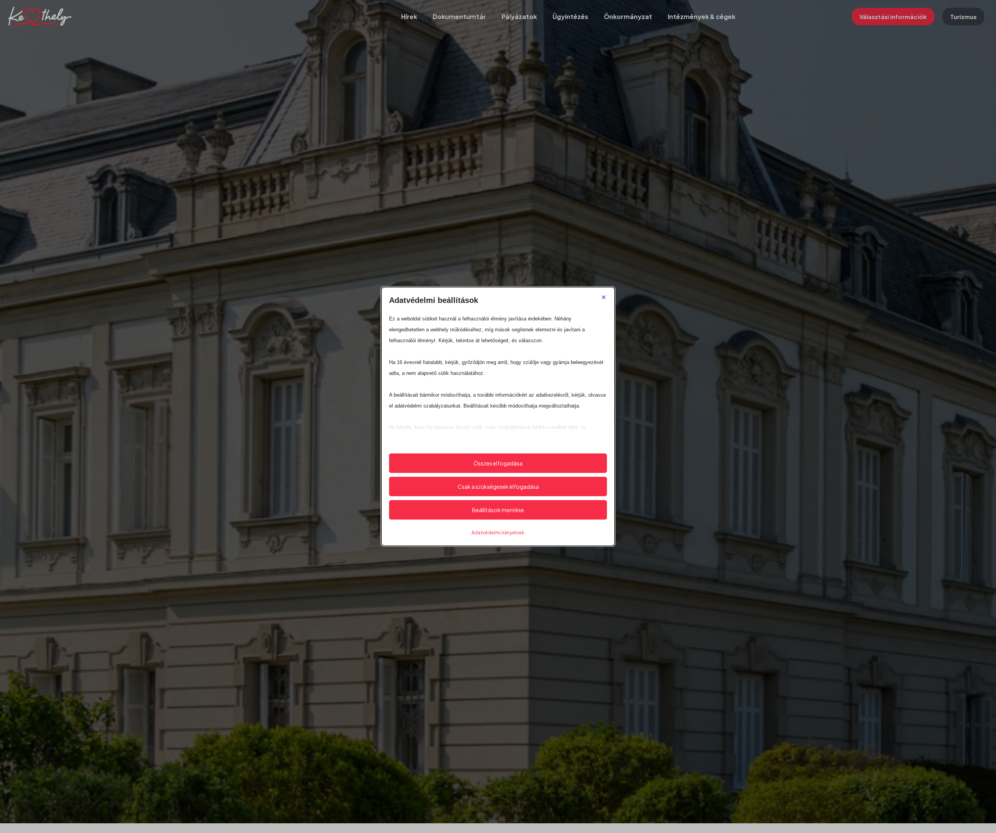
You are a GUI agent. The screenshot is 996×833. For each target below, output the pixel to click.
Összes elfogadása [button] (498, 463)
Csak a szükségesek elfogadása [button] (498, 486)
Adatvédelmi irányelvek (498, 533)
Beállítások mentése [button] (498, 509)
